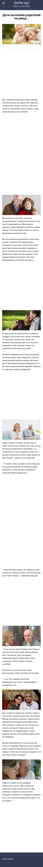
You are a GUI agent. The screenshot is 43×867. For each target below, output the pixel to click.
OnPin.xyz (21, 3)
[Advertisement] (21, 74)
